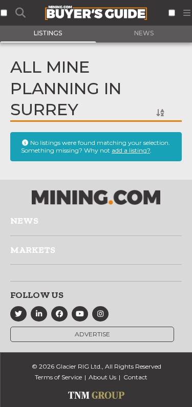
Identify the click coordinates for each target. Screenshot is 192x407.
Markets (32, 249)
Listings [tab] (48, 33)
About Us (102, 377)
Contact (135, 377)
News (24, 220)
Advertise (92, 334)
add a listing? (131, 150)
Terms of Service (58, 377)
